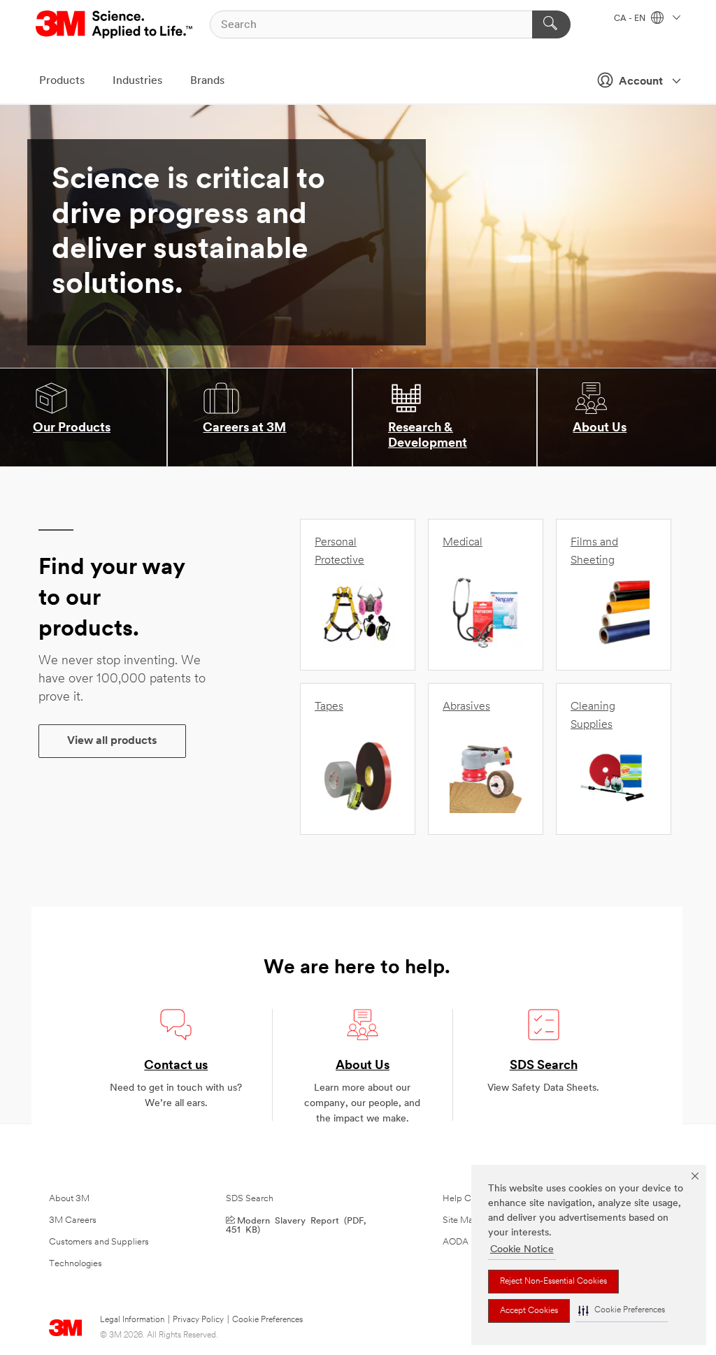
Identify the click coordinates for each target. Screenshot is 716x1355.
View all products (112, 741)
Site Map (461, 1220)
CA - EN (630, 19)
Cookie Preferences (267, 1320)
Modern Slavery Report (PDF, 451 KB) (296, 1224)
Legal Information (132, 1320)
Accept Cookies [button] (529, 1311)
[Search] (551, 24)
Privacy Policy (198, 1320)
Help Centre (467, 1198)
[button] (621, 1310)
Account (641, 81)
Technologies (75, 1263)
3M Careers (72, 1220)
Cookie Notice (522, 1250)
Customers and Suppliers (99, 1242)
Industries (137, 81)
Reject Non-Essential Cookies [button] (553, 1281)
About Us (362, 1066)
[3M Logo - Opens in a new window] (115, 24)
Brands (207, 81)
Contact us (176, 1066)
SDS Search (544, 1066)
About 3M (69, 1198)
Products (62, 81)
